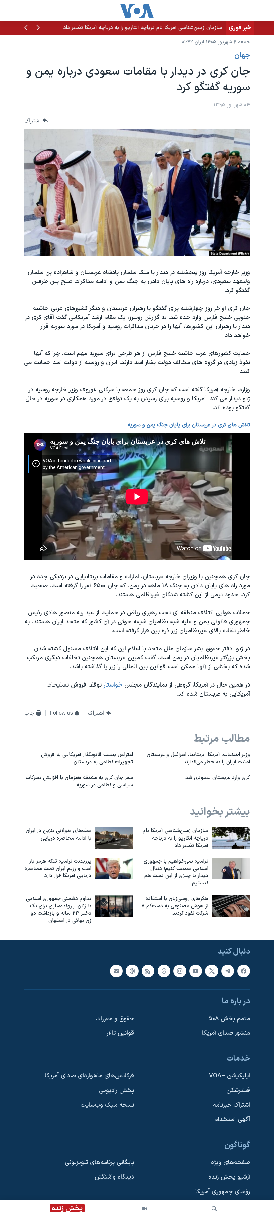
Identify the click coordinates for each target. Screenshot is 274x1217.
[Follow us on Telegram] (227, 970)
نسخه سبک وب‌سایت (107, 1104)
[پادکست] (132, 970)
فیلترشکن (238, 1090)
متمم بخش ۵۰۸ (229, 1018)
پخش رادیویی (116, 1090)
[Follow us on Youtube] (195, 970)
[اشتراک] (116, 970)
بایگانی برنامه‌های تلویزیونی (99, 1162)
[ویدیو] (144, 1208)
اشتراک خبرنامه (231, 1104)
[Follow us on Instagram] (179, 970)
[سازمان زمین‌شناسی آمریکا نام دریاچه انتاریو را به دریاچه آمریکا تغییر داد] (231, 838)
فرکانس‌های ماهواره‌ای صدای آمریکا (89, 1075)
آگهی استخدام (232, 1119)
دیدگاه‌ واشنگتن (114, 1177)
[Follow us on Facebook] (243, 970)
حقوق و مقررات (114, 1018)
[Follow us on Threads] (164, 970)
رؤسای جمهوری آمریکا (222, 1191)
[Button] (36, 120)
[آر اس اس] (148, 970)
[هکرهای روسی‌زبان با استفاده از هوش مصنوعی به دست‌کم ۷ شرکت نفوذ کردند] (231, 906)
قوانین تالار (120, 1033)
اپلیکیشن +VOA (229, 1075)
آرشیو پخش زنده (229, 1177)
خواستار (113, 685)
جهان (242, 55)
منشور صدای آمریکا (226, 1033)
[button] (38, 28)
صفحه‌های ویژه (230, 1162)
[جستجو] (214, 1208)
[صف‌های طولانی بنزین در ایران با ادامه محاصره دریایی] (114, 838)
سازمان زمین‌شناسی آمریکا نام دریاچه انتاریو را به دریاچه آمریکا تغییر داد (142, 28)
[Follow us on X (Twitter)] (211, 970)
